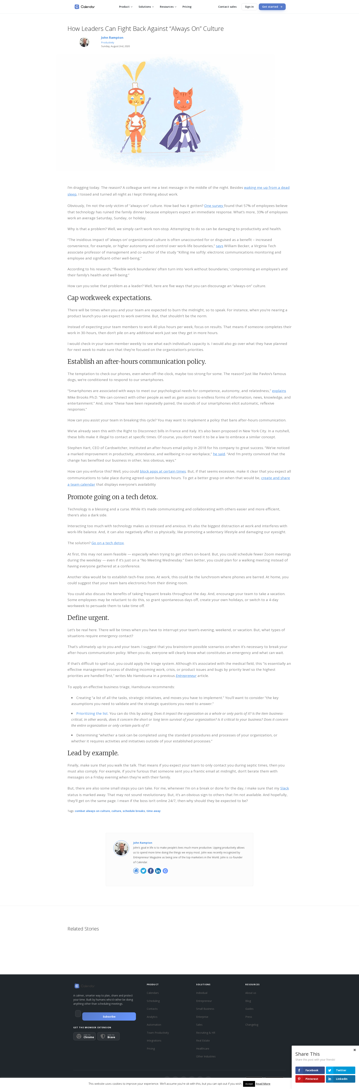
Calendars (153, 993)
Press (248, 1017)
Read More (263, 1083)
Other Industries (206, 1056)
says (219, 245)
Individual (201, 993)
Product (124, 6)
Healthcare (202, 1048)
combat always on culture (92, 811)
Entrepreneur (204, 1001)
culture (116, 811)
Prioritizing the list (92, 713)
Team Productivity (158, 1032)
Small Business (205, 1008)
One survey (214, 205)
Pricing (186, 6)
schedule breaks (134, 811)
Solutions (145, 6)
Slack (284, 788)
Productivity (107, 42)
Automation (154, 1024)
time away (153, 811)
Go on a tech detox (107, 542)
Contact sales (227, 6)
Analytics (152, 1017)
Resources (167, 6)
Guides (249, 1008)
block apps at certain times (163, 471)
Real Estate (203, 1040)
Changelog (251, 1024)
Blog (248, 1001)
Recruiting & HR (205, 1032)
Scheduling (153, 1001)
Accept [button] (249, 1083)
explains (279, 390)
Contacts (152, 1008)
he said (219, 453)
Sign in (249, 6)
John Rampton (112, 37)
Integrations (154, 1040)
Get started (270, 6)
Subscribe (109, 1016)
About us (250, 993)
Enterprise (202, 1017)
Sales (199, 1024)
